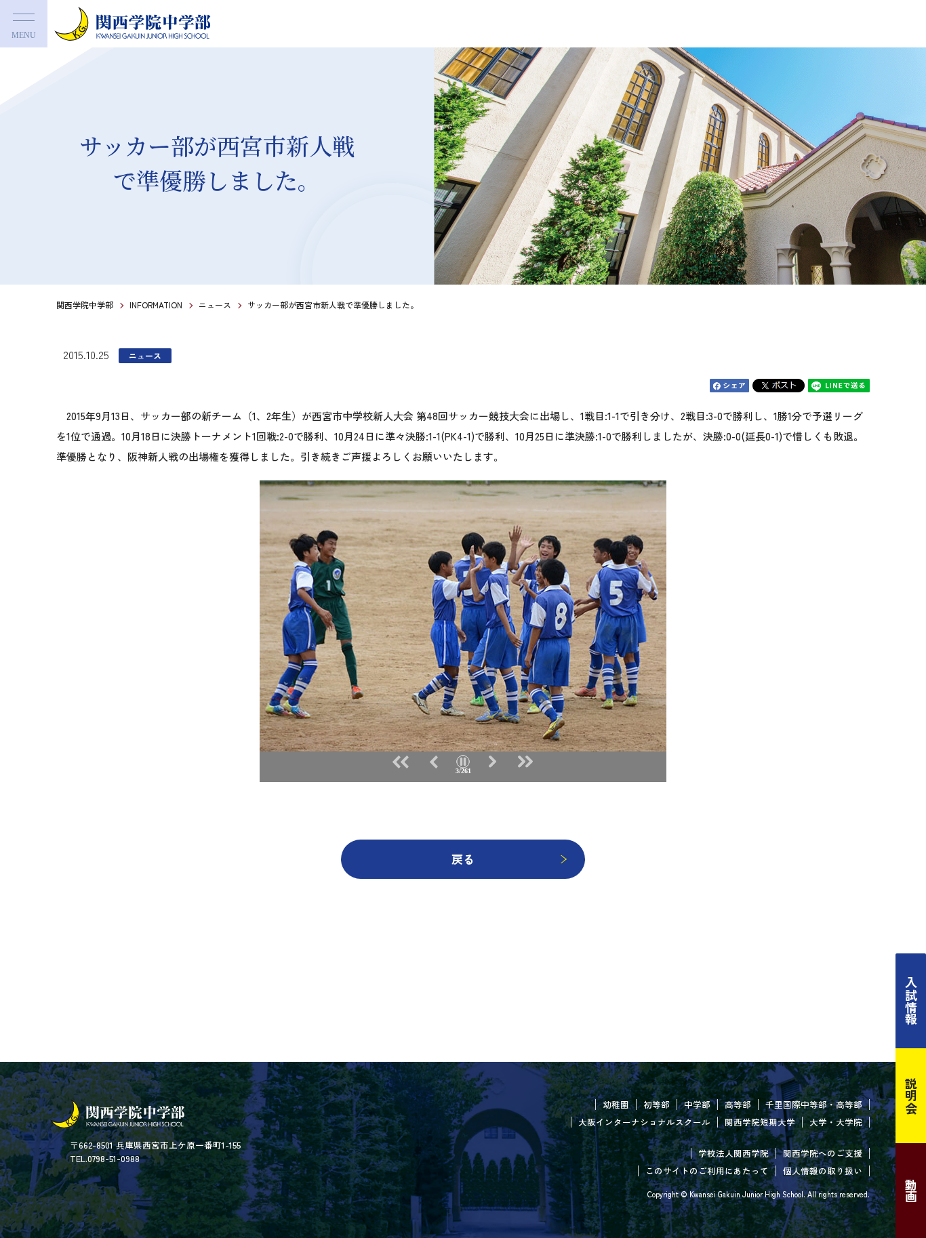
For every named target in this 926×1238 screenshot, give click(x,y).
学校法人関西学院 (733, 1153)
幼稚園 (616, 1104)
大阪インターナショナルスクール (644, 1121)
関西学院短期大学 (760, 1121)
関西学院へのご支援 (822, 1153)
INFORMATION (155, 304)
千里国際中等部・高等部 (813, 1104)
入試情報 (911, 1000)
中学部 (697, 1104)
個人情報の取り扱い (822, 1170)
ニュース (215, 304)
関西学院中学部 (84, 304)
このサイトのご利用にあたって (707, 1170)
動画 (911, 1190)
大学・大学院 (835, 1121)
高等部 (738, 1104)
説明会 (911, 1095)
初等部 (656, 1104)
